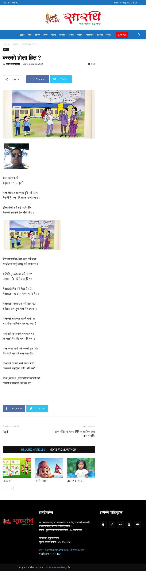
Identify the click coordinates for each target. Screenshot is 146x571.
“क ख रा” (7, 480)
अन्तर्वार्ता (62, 34)
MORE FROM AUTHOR (63, 449)
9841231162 (12, 2)
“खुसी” (6, 431)
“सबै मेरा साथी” (41, 480)
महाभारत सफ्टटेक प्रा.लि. (59, 567)
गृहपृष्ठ (22, 34)
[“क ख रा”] (17, 468)
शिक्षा (29, 34)
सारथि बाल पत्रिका (13, 63)
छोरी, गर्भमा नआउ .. (75, 480)
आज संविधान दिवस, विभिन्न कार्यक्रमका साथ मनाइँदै (75, 433)
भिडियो (53, 34)
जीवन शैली (89, 34)
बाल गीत (100, 34)
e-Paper (122, 34)
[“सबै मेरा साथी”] (49, 468)
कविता (108, 34)
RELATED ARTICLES (33, 449)
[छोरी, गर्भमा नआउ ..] (81, 468)
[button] (138, 35)
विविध (46, 34)
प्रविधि (79, 34)
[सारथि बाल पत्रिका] (73, 18)
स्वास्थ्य (37, 34)
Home (6, 44)
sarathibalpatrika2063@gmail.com (64, 550)
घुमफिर (71, 34)
